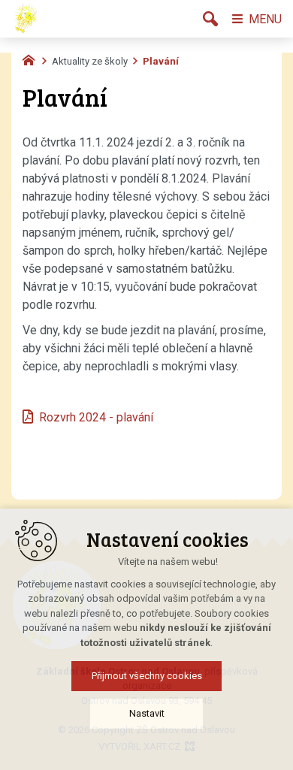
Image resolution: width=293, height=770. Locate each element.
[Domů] (32, 59)
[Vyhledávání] (210, 18)
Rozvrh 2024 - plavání (97, 417)
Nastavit (147, 713)
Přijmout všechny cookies (147, 675)
